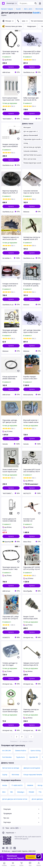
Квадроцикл (31, 26)
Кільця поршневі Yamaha (33, 775)
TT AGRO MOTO (17, 785)
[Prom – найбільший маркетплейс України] (3, 3)
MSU (4, 792)
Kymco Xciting (35, 750)
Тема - (10, 828)
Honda (4, 785)
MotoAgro (20, 792)
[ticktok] (14, 848)
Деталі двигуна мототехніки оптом (14, 799)
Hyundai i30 (33, 757)
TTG (40, 792)
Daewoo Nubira (20, 750)
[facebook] (7, 848)
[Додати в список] (18, 45)
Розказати (30, 857)
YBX (11, 792)
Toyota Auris (20, 757)
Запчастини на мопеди (10, 768)
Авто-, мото (28, 9)
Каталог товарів (7, 9)
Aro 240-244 (6, 750)
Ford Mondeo (7, 757)
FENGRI (31, 792)
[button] (11, 67)
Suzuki (18, 9)
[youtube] (3, 848)
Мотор (40, 785)
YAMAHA (30, 785)
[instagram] (11, 848)
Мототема (15, 775)
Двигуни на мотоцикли (32, 768)
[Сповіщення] (40, 3)
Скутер (4, 775)
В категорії (10, 3)
